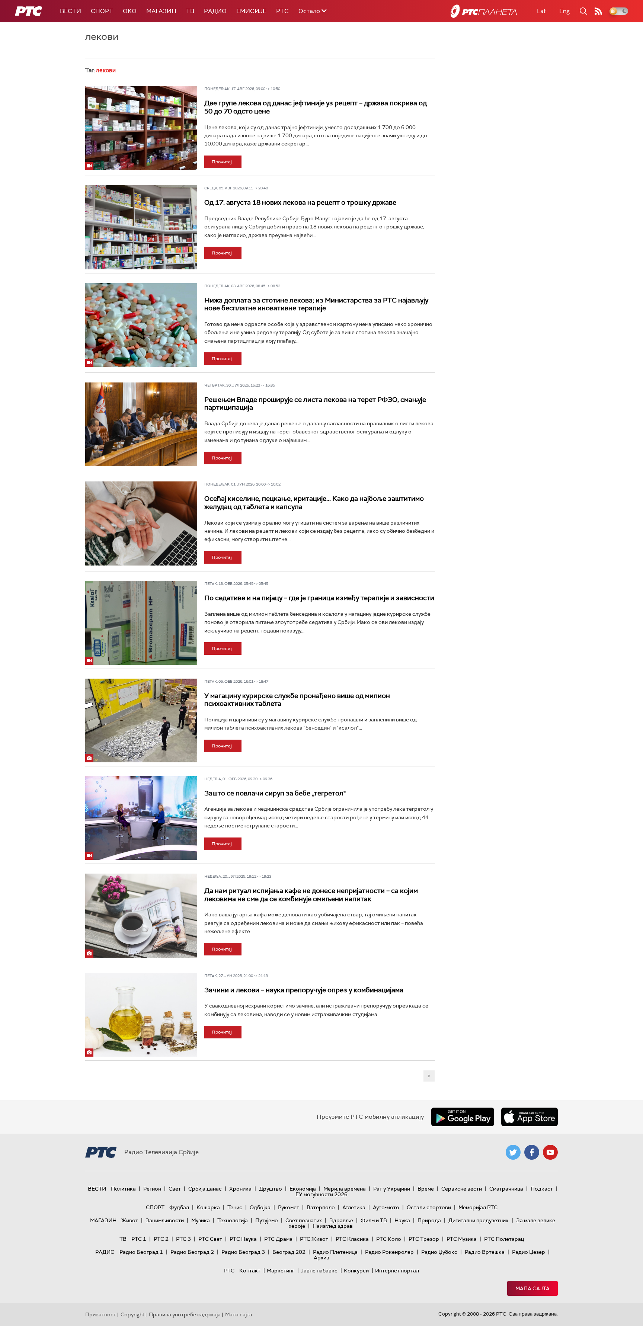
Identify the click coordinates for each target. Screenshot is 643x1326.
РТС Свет (210, 1239)
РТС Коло (388, 1239)
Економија (302, 1188)
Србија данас (205, 1188)
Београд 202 (288, 1252)
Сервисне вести (461, 1188)
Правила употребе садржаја (185, 1314)
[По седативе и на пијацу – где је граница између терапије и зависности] (141, 623)
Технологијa (232, 1220)
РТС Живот (314, 1239)
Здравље (341, 1220)
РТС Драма (278, 1239)
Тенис (234, 1207)
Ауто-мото (386, 1207)
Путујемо (266, 1220)
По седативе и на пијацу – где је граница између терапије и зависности (319, 597)
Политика (123, 1188)
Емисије (251, 11)
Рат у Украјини (391, 1188)
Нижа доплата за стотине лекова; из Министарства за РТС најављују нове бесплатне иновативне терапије (316, 304)
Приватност (100, 1314)
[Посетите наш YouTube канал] (550, 1152)
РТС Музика (462, 1239)
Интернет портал (397, 1270)
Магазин (161, 11)
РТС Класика (352, 1239)
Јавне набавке (319, 1270)
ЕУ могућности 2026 (321, 1194)
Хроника (240, 1188)
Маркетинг (280, 1270)
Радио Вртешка (485, 1252)
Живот (129, 1220)
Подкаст (542, 1188)
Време (426, 1188)
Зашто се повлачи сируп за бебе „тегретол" (275, 793)
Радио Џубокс (439, 1252)
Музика (200, 1220)
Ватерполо (321, 1207)
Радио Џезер (528, 1252)
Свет (175, 1188)
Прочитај (222, 162)
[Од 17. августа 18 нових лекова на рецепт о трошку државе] (141, 227)
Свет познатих (303, 1220)
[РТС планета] (484, 11)
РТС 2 (161, 1239)
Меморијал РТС (478, 1207)
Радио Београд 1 (141, 1252)
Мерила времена (344, 1188)
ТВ (190, 11)
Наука (402, 1220)
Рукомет (288, 1207)
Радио (215, 11)
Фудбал (179, 1207)
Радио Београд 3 (243, 1252)
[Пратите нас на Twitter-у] (513, 1152)
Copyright (132, 1314)
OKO (130, 11)
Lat (541, 11)
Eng (564, 11)
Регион (152, 1188)
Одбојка (260, 1207)
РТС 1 (138, 1239)
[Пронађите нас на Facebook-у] (531, 1152)
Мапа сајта (532, 1288)
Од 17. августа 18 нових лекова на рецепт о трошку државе (300, 202)
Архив (321, 1257)
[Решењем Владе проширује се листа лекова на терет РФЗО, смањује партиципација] (141, 424)
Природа (429, 1220)
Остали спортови (429, 1207)
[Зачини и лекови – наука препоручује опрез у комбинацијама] (141, 1015)
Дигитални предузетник (478, 1220)
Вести (70, 11)
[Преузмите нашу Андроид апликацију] (462, 1117)
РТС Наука (243, 1239)
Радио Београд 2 (192, 1252)
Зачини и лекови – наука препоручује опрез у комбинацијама (303, 990)
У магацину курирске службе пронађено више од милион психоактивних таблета (297, 699)
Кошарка (208, 1207)
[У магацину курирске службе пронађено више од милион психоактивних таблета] (141, 721)
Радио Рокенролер (389, 1252)
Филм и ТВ (374, 1220)
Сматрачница (506, 1188)
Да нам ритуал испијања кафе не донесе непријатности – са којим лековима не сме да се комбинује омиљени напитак (311, 894)
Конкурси (356, 1270)
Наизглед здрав (333, 1226)
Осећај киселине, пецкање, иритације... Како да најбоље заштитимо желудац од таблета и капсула (314, 502)
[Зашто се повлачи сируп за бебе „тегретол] (141, 818)
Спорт (102, 11)
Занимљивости (164, 1220)
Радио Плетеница (335, 1252)
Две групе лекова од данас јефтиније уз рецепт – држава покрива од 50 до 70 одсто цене (315, 107)
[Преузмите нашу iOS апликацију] (529, 1117)
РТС (282, 11)
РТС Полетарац (504, 1239)
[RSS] (598, 11)
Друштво (270, 1188)
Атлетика (353, 1207)
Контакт (249, 1270)
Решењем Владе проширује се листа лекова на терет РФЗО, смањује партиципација (315, 403)
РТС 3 (183, 1239)
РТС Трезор (424, 1239)
